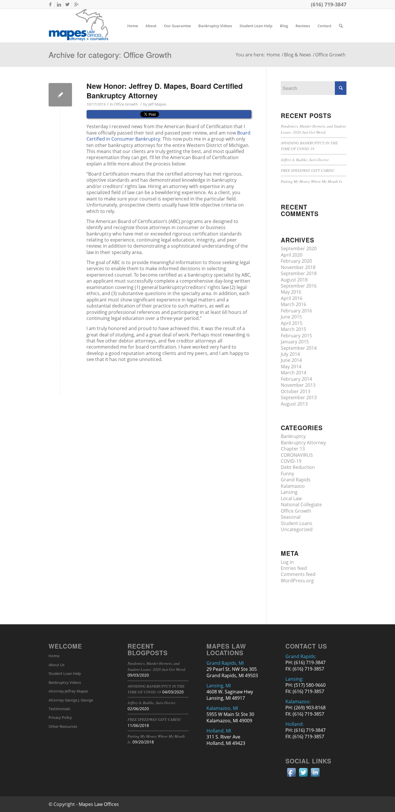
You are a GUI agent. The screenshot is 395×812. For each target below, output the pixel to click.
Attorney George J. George (71, 700)
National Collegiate (301, 504)
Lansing (289, 492)
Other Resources (63, 726)
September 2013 (299, 397)
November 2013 (298, 385)
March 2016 (293, 304)
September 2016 (299, 286)
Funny (287, 473)
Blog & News (297, 55)
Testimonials (59, 708)
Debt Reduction (298, 467)
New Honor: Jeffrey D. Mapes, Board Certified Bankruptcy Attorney (164, 91)
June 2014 (291, 360)
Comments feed (298, 574)
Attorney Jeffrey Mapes (68, 691)
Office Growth (126, 104)
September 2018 (299, 273)
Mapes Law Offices (99, 804)
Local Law (291, 498)
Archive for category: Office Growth (110, 54)
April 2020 (291, 255)
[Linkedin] (59, 4)
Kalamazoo (293, 486)
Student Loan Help (65, 673)
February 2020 (296, 261)
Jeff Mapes (157, 104)
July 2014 (290, 354)
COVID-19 (291, 461)
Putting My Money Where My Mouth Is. (312, 181)
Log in (287, 562)
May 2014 (291, 366)
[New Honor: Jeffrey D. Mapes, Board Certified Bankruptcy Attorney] (60, 94)
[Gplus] (76, 4)
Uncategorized (297, 529)
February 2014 (296, 379)
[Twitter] (67, 4)
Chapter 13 (293, 448)
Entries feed (294, 568)
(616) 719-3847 (328, 4)
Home (273, 55)
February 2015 (296, 335)
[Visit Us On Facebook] (291, 776)
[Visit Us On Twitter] (303, 776)
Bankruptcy (293, 436)
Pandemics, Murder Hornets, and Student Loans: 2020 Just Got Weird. (313, 129)
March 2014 (293, 372)
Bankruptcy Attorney (303, 442)
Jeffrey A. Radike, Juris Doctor (305, 159)
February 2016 (296, 311)
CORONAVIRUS (297, 455)
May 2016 (291, 292)
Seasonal (290, 517)
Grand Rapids (296, 479)
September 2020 (299, 248)
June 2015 (291, 317)
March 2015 (293, 329)
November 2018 (298, 267)
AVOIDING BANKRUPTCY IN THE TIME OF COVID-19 (309, 145)
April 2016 (291, 298)
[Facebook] (50, 4)
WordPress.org (297, 580)
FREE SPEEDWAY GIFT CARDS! (308, 170)
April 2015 (291, 323)
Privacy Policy (60, 717)
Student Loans (296, 523)
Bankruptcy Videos (65, 682)
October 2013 (295, 391)
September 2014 (299, 348)
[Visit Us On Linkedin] (315, 776)
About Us (56, 664)
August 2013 (294, 404)
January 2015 (295, 341)
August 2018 (294, 280)
